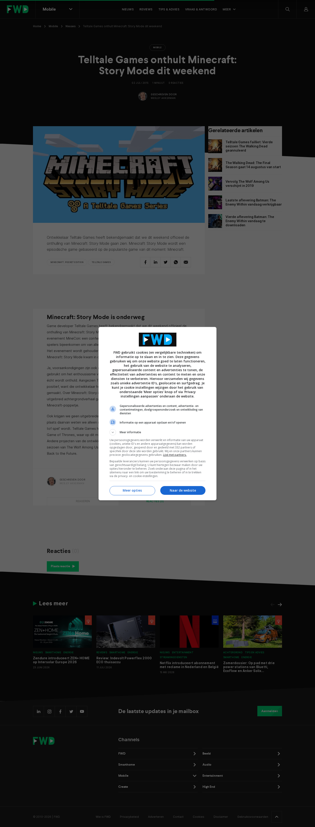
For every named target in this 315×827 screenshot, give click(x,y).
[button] (157, 432)
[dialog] (157, 413)
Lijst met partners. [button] (175, 455)
